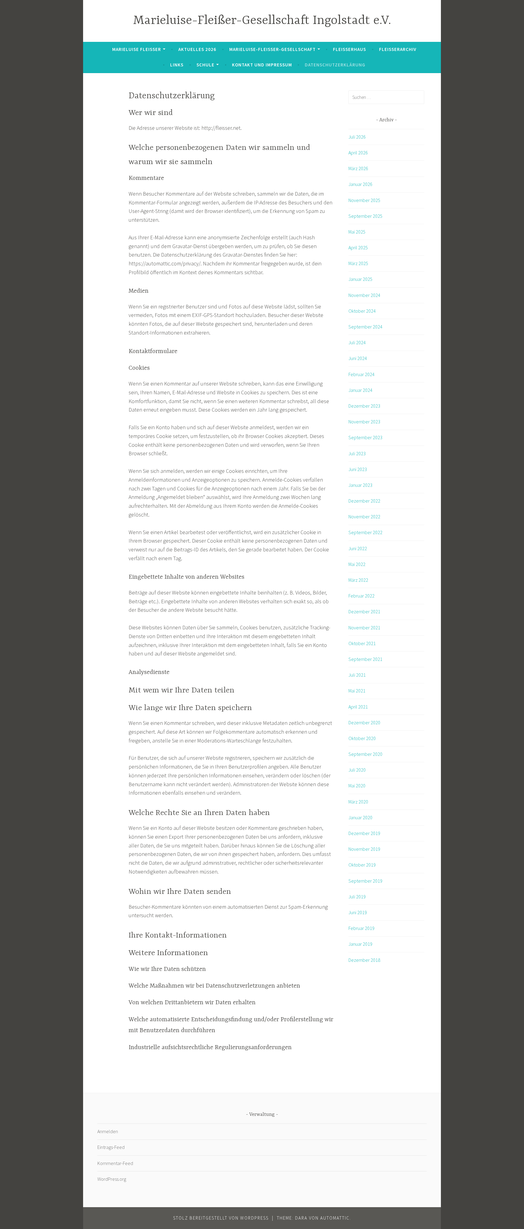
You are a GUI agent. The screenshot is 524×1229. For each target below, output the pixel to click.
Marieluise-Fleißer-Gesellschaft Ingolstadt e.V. (262, 21)
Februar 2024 (361, 374)
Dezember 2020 (364, 722)
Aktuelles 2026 (197, 49)
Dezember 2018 (364, 960)
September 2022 (365, 532)
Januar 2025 (360, 279)
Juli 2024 (357, 342)
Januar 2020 (360, 817)
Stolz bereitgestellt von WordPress (221, 1218)
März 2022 (358, 580)
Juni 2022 (357, 548)
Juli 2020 (357, 770)
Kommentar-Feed (115, 1163)
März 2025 (358, 263)
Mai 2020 (356, 786)
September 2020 (365, 754)
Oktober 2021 (362, 643)
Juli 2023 (357, 453)
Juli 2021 (357, 675)
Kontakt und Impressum (262, 65)
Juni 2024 (357, 358)
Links (176, 65)
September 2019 (365, 881)
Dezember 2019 (364, 833)
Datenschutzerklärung (335, 65)
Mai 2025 (356, 232)
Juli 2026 (357, 137)
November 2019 (364, 849)
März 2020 (358, 802)
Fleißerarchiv (397, 49)
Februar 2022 (361, 596)
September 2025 (365, 216)
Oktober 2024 (362, 311)
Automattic (335, 1218)
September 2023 (365, 437)
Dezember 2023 (364, 406)
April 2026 (358, 153)
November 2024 (364, 295)
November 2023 (364, 422)
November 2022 (364, 516)
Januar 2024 (360, 390)
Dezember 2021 (364, 611)
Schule (205, 65)
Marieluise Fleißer (136, 49)
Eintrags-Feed (111, 1147)
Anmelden (107, 1131)
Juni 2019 (357, 912)
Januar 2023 (360, 485)
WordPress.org (111, 1179)
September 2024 (365, 327)
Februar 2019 (361, 928)
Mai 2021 (356, 691)
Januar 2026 (360, 184)
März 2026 (358, 168)
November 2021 (364, 628)
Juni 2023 (357, 469)
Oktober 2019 (362, 865)
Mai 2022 (356, 564)
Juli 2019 (357, 897)
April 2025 (358, 247)
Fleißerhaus (349, 49)
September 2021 (365, 659)
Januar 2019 (360, 944)
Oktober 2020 (362, 738)
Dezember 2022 (364, 501)
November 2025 (364, 200)
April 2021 (358, 707)
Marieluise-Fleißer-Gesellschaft (272, 49)
